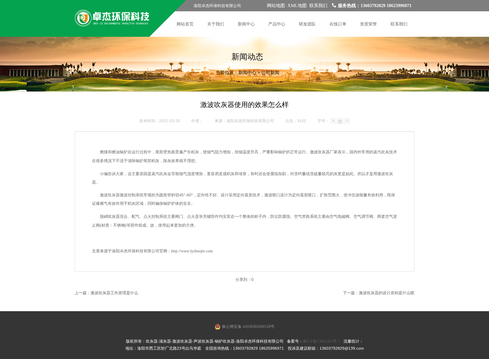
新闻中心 (247, 72)
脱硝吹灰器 (110, 216)
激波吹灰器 (320, 152)
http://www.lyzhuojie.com (192, 251)
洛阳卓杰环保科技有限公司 (250, 121)
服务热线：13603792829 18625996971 (374, 5)
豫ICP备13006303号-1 (321, 341)
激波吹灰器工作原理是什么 (114, 293)
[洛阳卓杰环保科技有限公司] (112, 18)
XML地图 (297, 5)
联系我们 (318, 5)
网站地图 (276, 5)
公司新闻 (270, 72)
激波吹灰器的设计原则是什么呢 (386, 293)
